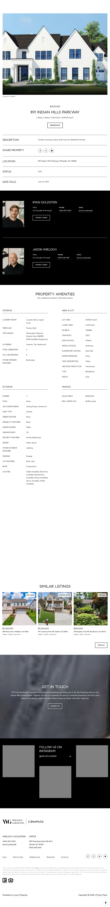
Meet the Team (18, 857)
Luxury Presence (20, 895)
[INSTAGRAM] (94, 856)
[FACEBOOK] (88, 856)
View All (101, 645)
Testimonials (50, 857)
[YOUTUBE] (105, 856)
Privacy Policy (101, 895)
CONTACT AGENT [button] (41, 218)
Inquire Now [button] (55, 125)
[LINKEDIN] (99, 856)
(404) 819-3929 (65, 210)
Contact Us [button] (55, 706)
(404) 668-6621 (35, 847)
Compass (36, 868)
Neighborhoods (35, 857)
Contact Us (64, 857)
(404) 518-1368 (63, 258)
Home (5, 857)
